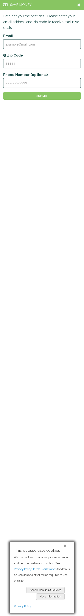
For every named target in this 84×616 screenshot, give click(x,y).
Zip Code (14, 55)
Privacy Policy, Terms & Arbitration (35, 569)
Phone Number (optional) (25, 75)
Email (8, 36)
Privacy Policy (23, 606)
